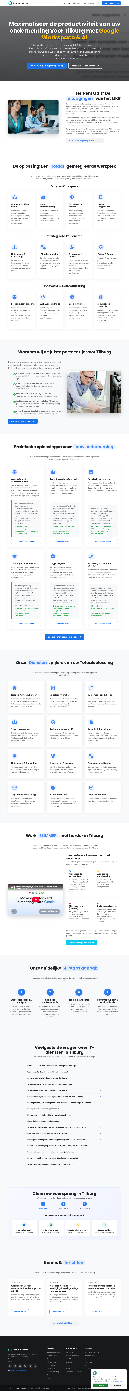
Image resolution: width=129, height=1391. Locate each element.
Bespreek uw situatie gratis (63, 636)
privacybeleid (117, 1381)
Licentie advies (52, 1356)
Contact (90, 3)
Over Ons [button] (67, 3)
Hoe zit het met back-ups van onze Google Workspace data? (52, 1158)
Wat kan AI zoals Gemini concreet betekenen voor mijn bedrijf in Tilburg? (57, 1127)
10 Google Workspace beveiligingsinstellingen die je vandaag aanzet (63, 1288)
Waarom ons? (90, 1356)
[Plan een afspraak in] (30, 1366)
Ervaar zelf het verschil (21, 421)
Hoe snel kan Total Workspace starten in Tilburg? (47, 1078)
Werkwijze (88, 1362)
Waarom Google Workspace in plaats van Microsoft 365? (51, 1164)
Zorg (67, 1365)
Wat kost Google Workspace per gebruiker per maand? (50, 1084)
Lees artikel (19, 1312)
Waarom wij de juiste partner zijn (83, 141)
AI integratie (51, 1368)
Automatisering (52, 1365)
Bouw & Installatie (72, 1356)
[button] (24, 1228)
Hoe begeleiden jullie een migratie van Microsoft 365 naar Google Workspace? (59, 1103)
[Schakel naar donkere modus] (98, 3)
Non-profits (70, 1362)
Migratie (49, 1375)
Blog (84, 3)
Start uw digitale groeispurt (45, 65)
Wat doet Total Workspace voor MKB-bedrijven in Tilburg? (51, 1066)
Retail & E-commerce (73, 1359)
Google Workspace (54, 1352)
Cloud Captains (43, 1388)
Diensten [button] (76, 3)
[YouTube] (20, 1366)
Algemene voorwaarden (86, 1388)
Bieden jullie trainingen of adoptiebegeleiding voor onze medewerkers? (56, 1139)
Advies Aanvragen (111, 3)
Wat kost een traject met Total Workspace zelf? (47, 1090)
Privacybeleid (70, 1388)
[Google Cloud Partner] (17, 1371)
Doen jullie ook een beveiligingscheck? (43, 1109)
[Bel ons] (35, 1366)
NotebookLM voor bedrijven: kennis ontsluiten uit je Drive (101, 1287)
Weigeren (117, 1385)
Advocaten (70, 1352)
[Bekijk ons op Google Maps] (15, 1366)
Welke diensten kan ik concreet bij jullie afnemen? (47, 1072)
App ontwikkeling (53, 1372)
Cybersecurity (52, 1362)
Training (49, 1378)
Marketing (69, 1368)
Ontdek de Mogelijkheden (80, 942)
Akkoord (100, 1385)
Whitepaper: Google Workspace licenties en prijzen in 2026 (26, 1288)
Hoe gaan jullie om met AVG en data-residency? (47, 1133)
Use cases (88, 1359)
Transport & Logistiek (73, 1372)
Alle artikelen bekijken (63, 1323)
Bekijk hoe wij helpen (26, 541)
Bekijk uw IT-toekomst (83, 65)
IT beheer (50, 1359)
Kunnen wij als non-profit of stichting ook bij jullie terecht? (51, 1152)
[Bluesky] (25, 1366)
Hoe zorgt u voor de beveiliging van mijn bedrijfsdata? (49, 1115)
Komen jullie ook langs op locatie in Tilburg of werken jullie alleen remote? (57, 1146)
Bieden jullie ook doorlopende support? (43, 1121)
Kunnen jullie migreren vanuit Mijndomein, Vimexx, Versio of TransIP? (55, 1096)
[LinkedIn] (10, 1366)
